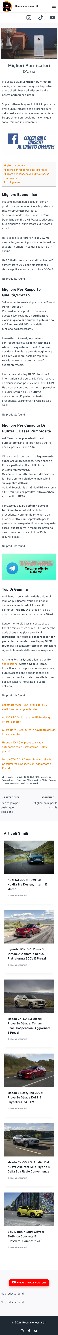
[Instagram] (29, 18)
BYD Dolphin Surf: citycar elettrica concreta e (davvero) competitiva (25, 1236)
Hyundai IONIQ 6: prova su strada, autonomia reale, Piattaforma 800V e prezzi (25, 747)
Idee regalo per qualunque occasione (10, 805)
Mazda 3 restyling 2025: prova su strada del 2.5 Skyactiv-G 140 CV (25, 1097)
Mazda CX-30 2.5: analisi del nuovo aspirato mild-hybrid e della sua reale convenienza (28, 1167)
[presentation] (29, 857)
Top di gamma (12, 182)
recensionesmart (18, 895)
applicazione (10, 664)
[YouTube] (36, 1330)
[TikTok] (40, 18)
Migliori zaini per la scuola (45, 802)
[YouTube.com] (52, 18)
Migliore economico (15, 165)
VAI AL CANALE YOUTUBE (31, 1282)
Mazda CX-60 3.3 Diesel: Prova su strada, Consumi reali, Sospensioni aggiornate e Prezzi (27, 764)
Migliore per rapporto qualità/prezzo (25, 170)
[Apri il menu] (53, 6)
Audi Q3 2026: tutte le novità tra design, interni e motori (27, 884)
